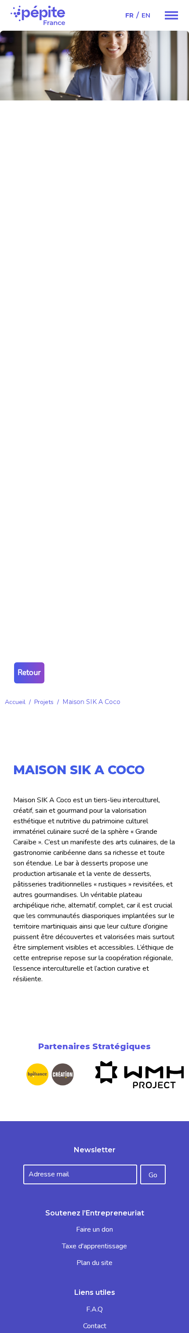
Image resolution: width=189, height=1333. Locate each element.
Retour (29, 673)
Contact (94, 1326)
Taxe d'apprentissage (94, 1246)
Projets (44, 702)
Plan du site (94, 1263)
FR (129, 15)
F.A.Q (94, 1309)
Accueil (15, 702)
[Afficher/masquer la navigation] (171, 15)
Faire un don (94, 1229)
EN (146, 15)
